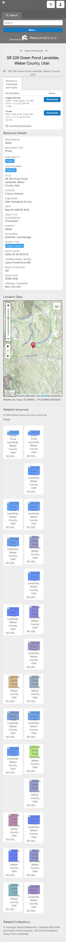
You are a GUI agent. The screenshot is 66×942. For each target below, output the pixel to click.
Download (52, 99)
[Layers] (56, 306)
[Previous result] (21, 51)
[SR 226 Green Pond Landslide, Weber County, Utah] (33, 73)
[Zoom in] (8, 305)
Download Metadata (19, 126)
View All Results (34, 50)
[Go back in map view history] (7, 356)
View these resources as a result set (26, 415)
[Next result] (46, 51)
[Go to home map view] (7, 346)
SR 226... (11, 456)
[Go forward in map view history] (7, 351)
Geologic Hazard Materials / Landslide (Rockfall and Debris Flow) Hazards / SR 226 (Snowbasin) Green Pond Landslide (31, 930)
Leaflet (21, 395)
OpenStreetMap (44, 395)
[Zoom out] (8, 338)
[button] (33, 345)
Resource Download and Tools (11, 84)
